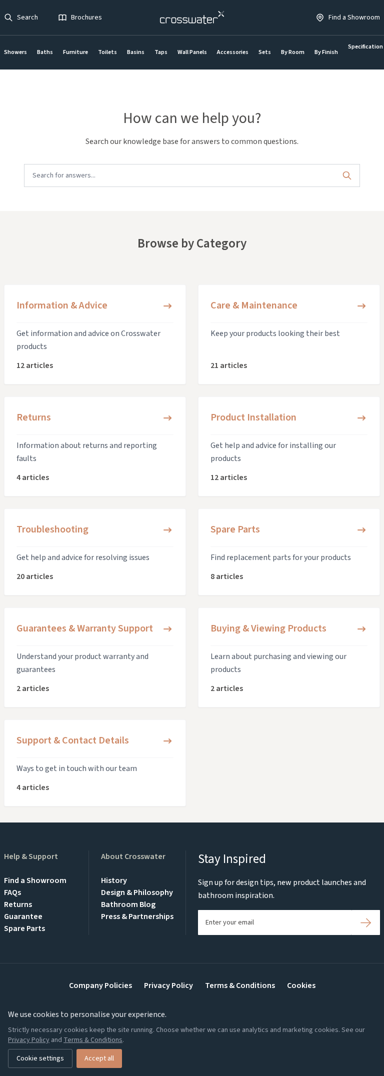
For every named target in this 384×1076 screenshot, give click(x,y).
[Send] (366, 922)
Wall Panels (192, 52)
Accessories (232, 52)
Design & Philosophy (137, 892)
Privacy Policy (168, 985)
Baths (45, 52)
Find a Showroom (35, 880)
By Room (292, 52)
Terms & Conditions (240, 985)
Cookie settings (40, 1059)
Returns (18, 904)
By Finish (326, 52)
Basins (135, 52)
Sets (264, 52)
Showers (15, 52)
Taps (161, 52)
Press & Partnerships (137, 916)
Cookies (301, 985)
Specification (365, 46)
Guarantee (23, 916)
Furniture (75, 52)
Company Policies (100, 985)
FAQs (12, 892)
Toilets (107, 52)
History (114, 880)
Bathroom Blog (128, 904)
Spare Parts (24, 928)
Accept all (99, 1059)
